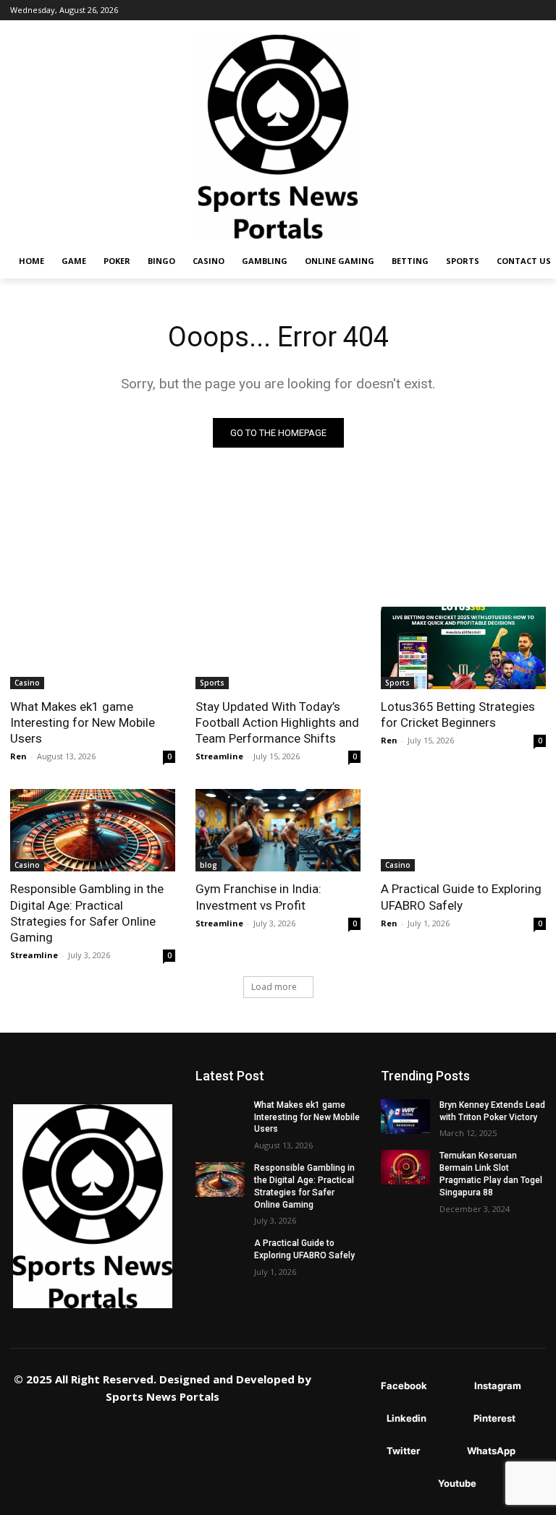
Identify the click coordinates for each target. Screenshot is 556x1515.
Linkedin (406, 1418)
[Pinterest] (452, 1419)
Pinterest (494, 1418)
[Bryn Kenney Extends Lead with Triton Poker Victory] (405, 1116)
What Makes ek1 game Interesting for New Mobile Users (82, 722)
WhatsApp (491, 1450)
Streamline (219, 756)
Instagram (497, 1385)
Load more (274, 987)
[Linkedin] (365, 1419)
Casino (27, 683)
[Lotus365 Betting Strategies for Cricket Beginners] (463, 648)
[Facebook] (359, 1386)
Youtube (457, 1483)
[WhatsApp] (445, 1451)
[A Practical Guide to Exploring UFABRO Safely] (463, 830)
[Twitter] (365, 1451)
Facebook (404, 1385)
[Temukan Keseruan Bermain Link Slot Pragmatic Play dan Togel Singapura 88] (405, 1167)
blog (208, 865)
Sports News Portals (162, 1396)
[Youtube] (416, 1484)
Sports (212, 683)
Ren (18, 756)
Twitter (403, 1450)
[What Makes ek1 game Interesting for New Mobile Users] (92, 648)
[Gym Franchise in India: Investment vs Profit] (278, 830)
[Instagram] (453, 1386)
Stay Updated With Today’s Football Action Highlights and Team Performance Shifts (277, 722)
